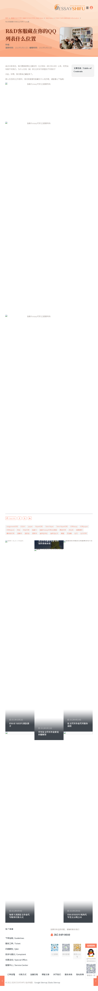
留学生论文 (54, 533)
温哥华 (19, 533)
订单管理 (11, 974)
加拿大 (34, 530)
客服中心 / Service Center (16, 965)
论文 (76, 533)
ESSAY (23, 526)
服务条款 (68, 974)
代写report (10, 530)
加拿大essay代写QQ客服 (48, 530)
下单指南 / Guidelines (14, 938)
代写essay (73, 526)
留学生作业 (43, 533)
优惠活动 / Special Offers (16, 959)
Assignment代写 (12, 526)
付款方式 (22, 974)
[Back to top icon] (85, 985)
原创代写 (63, 530)
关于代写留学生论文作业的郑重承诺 (48, 542)
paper (30, 526)
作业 (18, 530)
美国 (62, 533)
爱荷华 (34, 533)
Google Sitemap (40, 982)
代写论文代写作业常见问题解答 (48, 733)
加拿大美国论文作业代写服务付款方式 (19, 916)
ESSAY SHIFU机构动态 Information (67, 18)
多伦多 (71, 530)
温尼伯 (27, 533)
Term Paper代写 (62, 526)
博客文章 (45, 974)
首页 (6, 18)
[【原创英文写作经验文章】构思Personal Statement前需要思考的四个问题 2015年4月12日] (96, 981)
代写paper (84, 526)
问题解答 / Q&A (12, 949)
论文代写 (84, 533)
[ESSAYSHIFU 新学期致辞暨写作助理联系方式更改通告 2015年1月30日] (2, 981)
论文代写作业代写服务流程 (77, 724)
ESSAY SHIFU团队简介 (19, 724)
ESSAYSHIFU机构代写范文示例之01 (77, 916)
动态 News (49, 18)
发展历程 (34, 974)
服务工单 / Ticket (13, 943)
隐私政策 (80, 974)
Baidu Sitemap (54, 982)
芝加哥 (69, 533)
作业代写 (26, 530)
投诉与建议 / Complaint (15, 954)
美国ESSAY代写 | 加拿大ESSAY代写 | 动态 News (27, 18)
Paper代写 (38, 526)
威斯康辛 (79, 530)
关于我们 (57, 974)
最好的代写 (10, 533)
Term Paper (49, 526)
